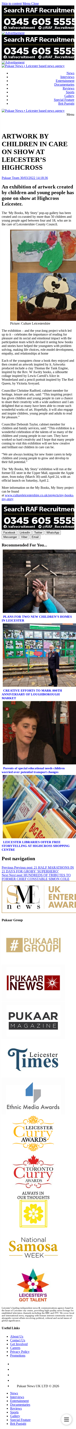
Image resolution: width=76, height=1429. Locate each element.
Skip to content (12, 3)
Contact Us (17, 1340)
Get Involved (19, 1344)
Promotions (17, 1355)
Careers (15, 1348)
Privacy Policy (20, 1351)
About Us (16, 1336)
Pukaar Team (10, 178)
